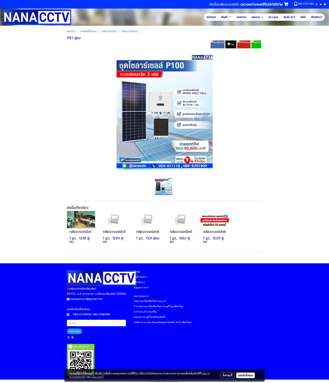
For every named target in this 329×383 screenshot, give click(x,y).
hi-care (273, 17)
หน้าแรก (211, 17)
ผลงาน (256, 17)
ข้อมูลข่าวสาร (141, 287)
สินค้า (225, 17)
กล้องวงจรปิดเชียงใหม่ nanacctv (150, 301)
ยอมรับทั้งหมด (245, 375)
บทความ (241, 17)
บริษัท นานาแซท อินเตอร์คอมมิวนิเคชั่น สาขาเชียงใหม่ (162, 322)
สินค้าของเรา (141, 277)
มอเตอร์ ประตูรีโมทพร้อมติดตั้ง (150, 317)
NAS (303, 17)
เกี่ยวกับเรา (139, 282)
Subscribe (74, 331)
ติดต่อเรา (316, 17)
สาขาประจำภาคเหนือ (145, 311)
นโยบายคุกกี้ (97, 377)
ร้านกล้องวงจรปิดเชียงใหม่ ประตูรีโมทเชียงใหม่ (158, 306)
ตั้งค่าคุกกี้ (227, 375)
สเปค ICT (289, 17)
